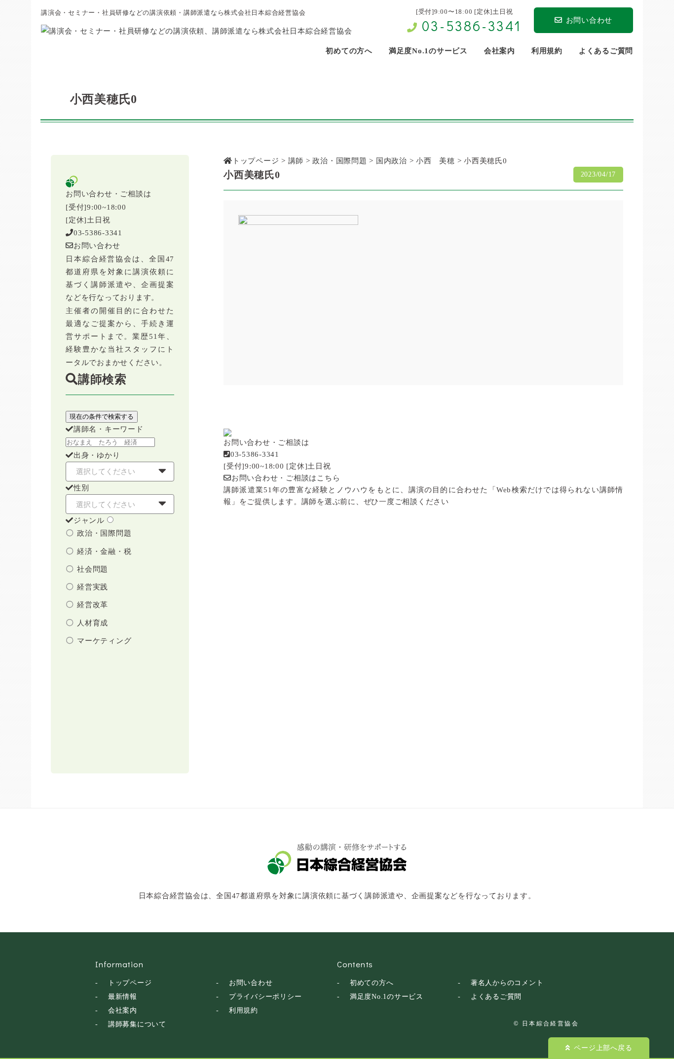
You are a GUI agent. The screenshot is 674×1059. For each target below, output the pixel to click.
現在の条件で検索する (102, 416)
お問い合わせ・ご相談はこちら (285, 478)
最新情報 (122, 996)
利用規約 (243, 1010)
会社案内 (122, 1010)
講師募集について (137, 1024)
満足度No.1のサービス (386, 996)
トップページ (130, 982)
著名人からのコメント (507, 982)
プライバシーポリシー (265, 996)
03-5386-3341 (472, 26)
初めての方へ (372, 982)
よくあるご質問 (496, 996)
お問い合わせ (589, 20)
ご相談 (406, 502)
